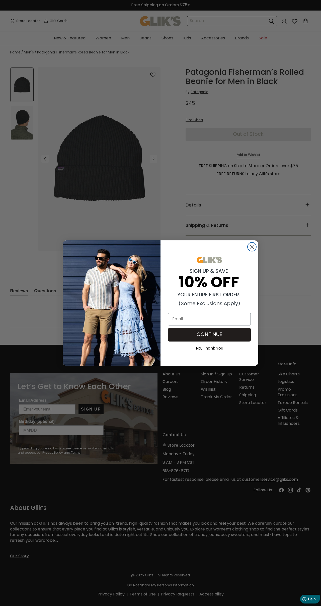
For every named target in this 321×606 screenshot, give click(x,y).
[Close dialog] (252, 246)
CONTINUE (209, 335)
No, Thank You (209, 348)
